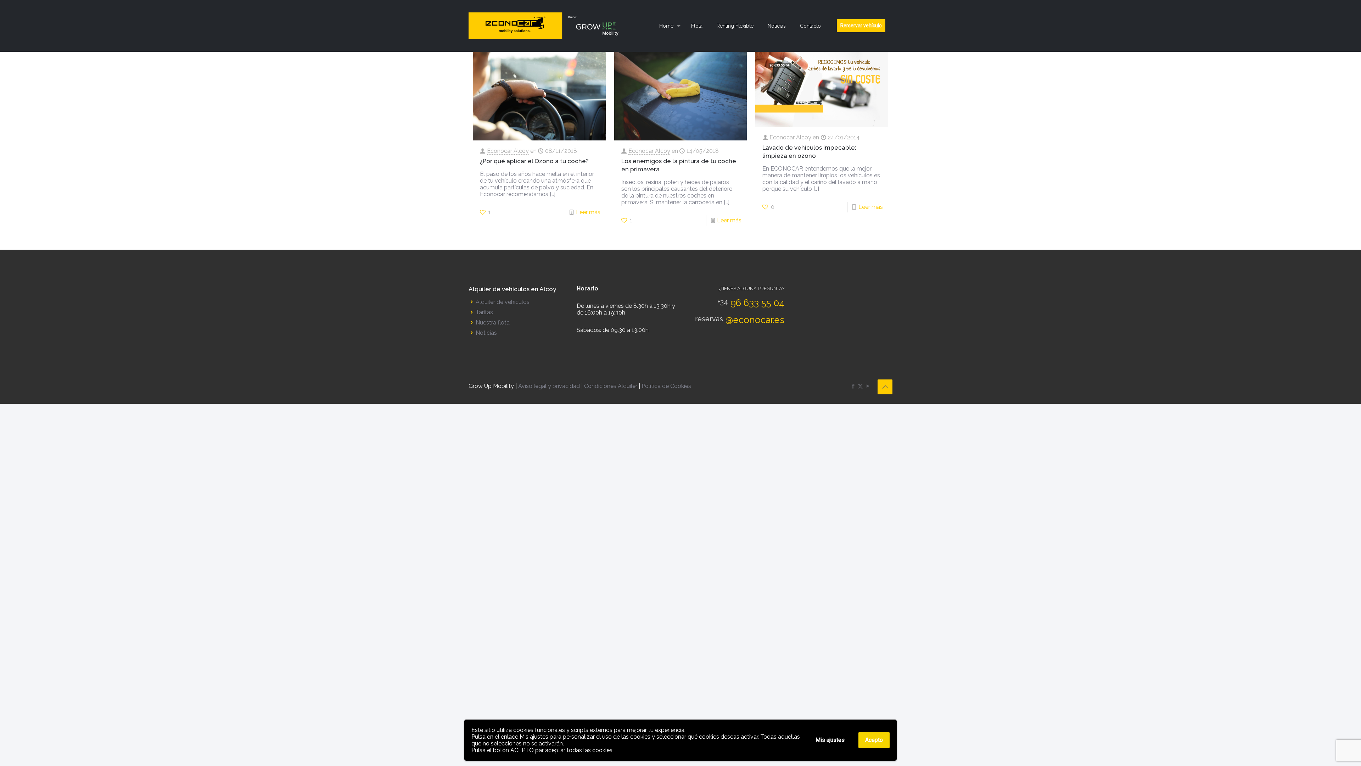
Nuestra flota (493, 322)
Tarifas (484, 312)
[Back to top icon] (885, 386)
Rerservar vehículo (861, 25)
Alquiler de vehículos (503, 302)
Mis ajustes (830, 740)
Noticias (486, 332)
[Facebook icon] (853, 386)
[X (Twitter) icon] (860, 386)
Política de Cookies (666, 386)
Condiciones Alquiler (611, 386)
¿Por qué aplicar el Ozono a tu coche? (534, 161)
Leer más (588, 212)
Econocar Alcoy (508, 151)
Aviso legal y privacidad (549, 386)
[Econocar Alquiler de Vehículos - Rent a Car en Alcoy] (547, 25)
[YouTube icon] (867, 386)
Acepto (874, 740)
